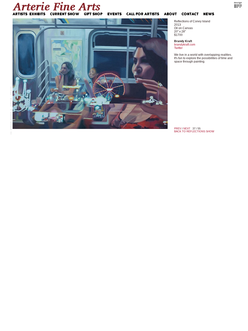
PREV (177, 128)
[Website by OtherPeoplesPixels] (238, 6)
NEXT (186, 128)
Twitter (178, 48)
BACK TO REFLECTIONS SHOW (194, 131)
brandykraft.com (184, 44)
